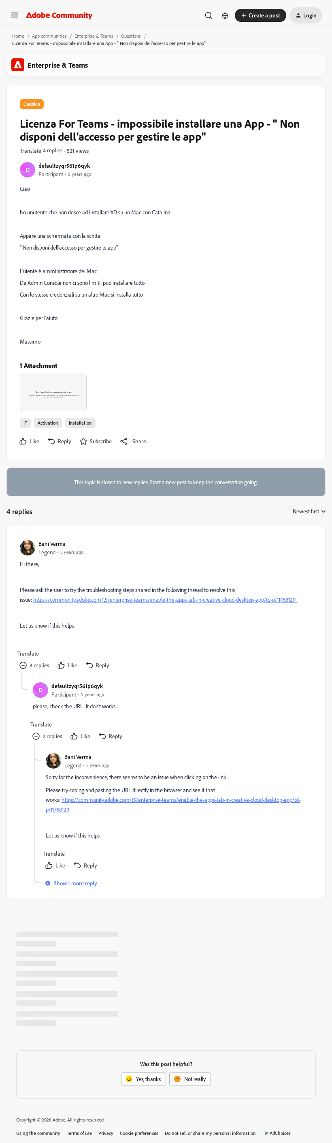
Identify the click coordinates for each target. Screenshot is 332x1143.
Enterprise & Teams (93, 36)
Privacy (105, 1133)
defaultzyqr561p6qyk (64, 165)
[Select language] (225, 15)
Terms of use (79, 1133)
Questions (131, 36)
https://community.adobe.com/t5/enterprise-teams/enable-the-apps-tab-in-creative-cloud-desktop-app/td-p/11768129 (165, 599)
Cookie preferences (139, 1133)
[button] (14, 17)
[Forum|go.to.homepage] (59, 15)
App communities (49, 36)
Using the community (38, 1133)
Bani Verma (52, 543)
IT (25, 423)
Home (18, 36)
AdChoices (280, 1133)
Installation (80, 423)
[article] (165, 605)
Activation (48, 423)
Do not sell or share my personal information (210, 1133)
